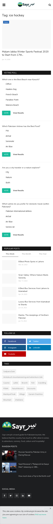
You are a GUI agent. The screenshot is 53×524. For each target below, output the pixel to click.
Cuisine (6, 383)
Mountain (7, 400)
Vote (6, 113)
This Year (43, 254)
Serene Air (10, 227)
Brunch (25, 383)
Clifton (8, 84)
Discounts (31, 388)
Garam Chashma (36, 394)
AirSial (8, 136)
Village (22, 394)
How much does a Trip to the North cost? (34, 476)
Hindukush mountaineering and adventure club (23, 377)
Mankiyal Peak (9, 394)
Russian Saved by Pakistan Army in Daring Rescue (32, 453)
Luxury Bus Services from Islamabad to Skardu (34, 303)
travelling (42, 383)
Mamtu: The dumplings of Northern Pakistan (33, 316)
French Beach (12, 94)
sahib (15, 383)
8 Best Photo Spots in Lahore (31, 261)
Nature (9, 177)
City (7, 172)
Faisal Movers (18, 388)
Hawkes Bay (11, 89)
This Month (26, 254)
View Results (18, 113)
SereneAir (10, 141)
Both (8, 182)
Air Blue (9, 146)
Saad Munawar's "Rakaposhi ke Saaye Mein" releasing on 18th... (33, 465)
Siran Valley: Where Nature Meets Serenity (33, 276)
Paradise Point (12, 99)
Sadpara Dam (9, 371)
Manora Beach (12, 105)
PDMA (5, 388)
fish (33, 383)
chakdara (19, 400)
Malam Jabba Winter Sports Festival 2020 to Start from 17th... (25, 53)
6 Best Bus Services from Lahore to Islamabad (33, 289)
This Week (10, 254)
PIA (7, 130)
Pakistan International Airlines (19, 211)
